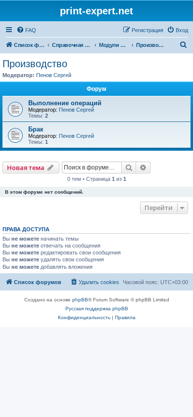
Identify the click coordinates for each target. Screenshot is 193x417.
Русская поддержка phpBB (96, 308)
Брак (36, 129)
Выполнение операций (64, 103)
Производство (34, 63)
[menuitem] (26, 30)
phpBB (80, 299)
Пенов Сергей (53, 75)
